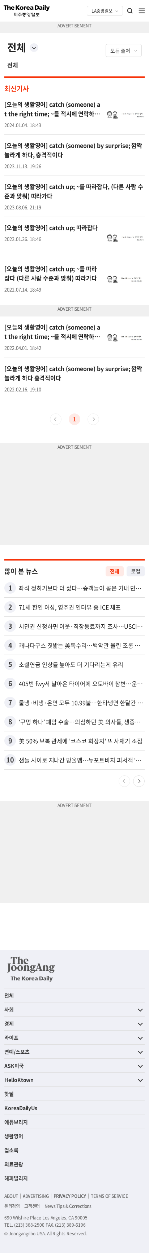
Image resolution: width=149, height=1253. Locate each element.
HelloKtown (19, 1079)
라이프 (11, 1037)
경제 (9, 1023)
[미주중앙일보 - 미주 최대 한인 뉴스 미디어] (27, 11)
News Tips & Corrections (67, 1206)
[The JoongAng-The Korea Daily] (31, 969)
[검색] (130, 10)
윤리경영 (12, 1206)
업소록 (11, 1150)
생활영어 (13, 1135)
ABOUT (11, 1196)
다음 (139, 781)
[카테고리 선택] (34, 47)
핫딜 (9, 1093)
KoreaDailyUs (20, 1107)
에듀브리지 (16, 1121)
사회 (9, 1009)
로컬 (135, 571)
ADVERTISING (36, 1196)
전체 (12, 65)
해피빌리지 (16, 1178)
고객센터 (31, 1206)
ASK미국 (14, 1065)
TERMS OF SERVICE (109, 1196)
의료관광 (13, 1164)
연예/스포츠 (17, 1051)
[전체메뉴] (141, 10)
